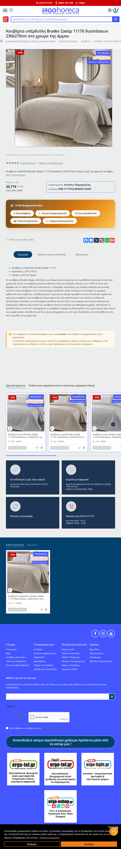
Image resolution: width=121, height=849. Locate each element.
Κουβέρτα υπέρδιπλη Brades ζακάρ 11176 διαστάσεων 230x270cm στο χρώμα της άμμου (26, 597)
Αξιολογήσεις (81, 254)
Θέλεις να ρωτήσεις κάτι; (21, 239)
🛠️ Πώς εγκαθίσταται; (86, 213)
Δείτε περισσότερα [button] (15, 174)
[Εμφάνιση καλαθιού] (116, 10)
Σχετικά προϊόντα (15, 385)
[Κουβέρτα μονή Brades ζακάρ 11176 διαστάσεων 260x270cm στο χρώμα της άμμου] (68, 412)
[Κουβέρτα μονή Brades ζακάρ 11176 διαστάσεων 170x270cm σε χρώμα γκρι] (25, 412)
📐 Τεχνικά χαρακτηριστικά (53, 213)
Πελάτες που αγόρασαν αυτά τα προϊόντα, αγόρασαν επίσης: (62, 385)
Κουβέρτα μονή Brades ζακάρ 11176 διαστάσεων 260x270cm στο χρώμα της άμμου (67, 436)
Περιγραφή (23, 254)
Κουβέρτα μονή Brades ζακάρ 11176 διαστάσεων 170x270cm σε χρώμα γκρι (25, 436)
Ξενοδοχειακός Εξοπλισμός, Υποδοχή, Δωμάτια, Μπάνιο (31, 41)
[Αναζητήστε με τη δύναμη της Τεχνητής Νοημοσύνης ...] (115, 19)
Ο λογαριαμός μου (44, 644)
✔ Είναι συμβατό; (22, 213)
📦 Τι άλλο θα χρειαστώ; (26, 221)
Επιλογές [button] (32, 844)
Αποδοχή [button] (89, 844)
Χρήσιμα (94, 644)
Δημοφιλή (32, 544)
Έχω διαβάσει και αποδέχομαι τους (35, 728)
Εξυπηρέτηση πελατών (74, 644)
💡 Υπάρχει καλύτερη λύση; (60, 221)
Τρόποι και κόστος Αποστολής (51, 254)
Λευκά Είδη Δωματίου (68, 41)
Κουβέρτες (86, 41)
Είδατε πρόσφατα (15, 544)
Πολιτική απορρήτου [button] (49, 837)
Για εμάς (10, 644)
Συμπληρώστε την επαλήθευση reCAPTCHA (17, 715)
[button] (11, 50)
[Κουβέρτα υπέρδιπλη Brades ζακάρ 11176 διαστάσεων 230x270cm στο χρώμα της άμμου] (28, 572)
